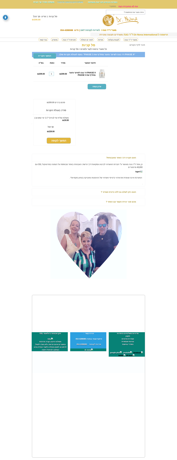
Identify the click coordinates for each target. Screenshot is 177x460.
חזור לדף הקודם (137, 45)
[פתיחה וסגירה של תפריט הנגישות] (5, 17)
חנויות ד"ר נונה (69, 40)
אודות (100, 40)
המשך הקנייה (44, 56)
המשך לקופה (58, 140)
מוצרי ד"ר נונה (130, 40)
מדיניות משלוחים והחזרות (128, 333)
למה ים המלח (87, 40)
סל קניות (44, 18)
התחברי (112, 6)
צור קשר (43, 40)
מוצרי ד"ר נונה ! (108, 30)
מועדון (55, 40)
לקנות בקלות (113, 40)
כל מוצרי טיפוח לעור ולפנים (93, 49)
